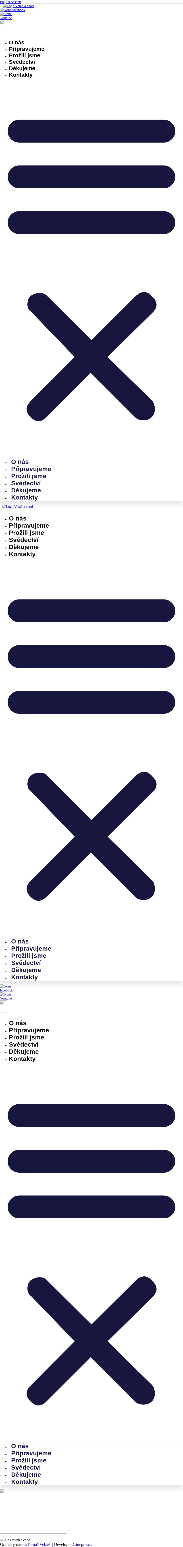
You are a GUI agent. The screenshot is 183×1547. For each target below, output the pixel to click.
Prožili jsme (24, 55)
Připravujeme (26, 49)
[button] (91, 265)
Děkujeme (22, 68)
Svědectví (22, 62)
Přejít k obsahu (10, 2)
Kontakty (21, 75)
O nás (16, 42)
